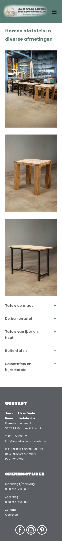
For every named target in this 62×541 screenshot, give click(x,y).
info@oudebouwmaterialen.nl (25, 441)
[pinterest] (42, 530)
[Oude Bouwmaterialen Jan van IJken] (25, 5)
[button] (31, 305)
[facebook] (20, 530)
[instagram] (31, 530)
